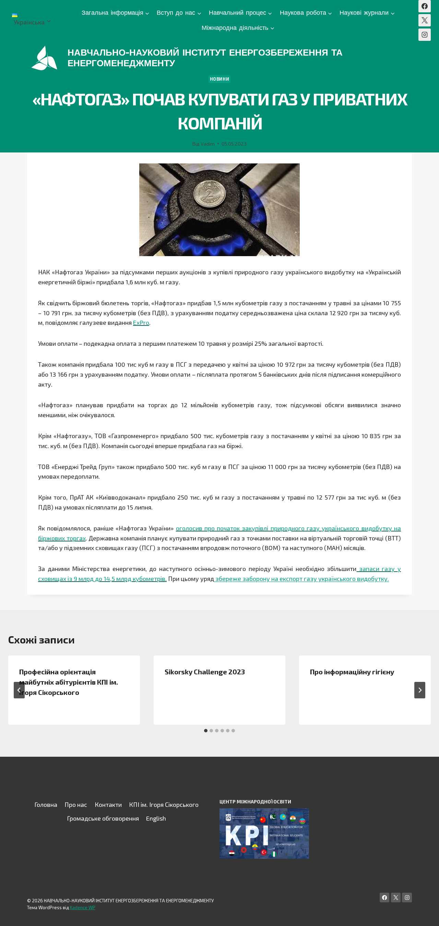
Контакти (108, 804)
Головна (45, 804)
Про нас (75, 804)
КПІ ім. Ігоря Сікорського (164, 804)
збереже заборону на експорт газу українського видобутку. (301, 578)
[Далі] (419, 690)
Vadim (208, 144)
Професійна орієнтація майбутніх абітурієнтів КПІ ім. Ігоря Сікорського (68, 681)
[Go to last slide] (19, 690)
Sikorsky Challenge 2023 (205, 671)
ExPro (141, 322)
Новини (219, 79)
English (156, 818)
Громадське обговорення (103, 818)
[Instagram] (424, 34)
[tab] (205, 730)
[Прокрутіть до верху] (423, 913)
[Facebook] (424, 6)
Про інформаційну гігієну (352, 671)
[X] (424, 20)
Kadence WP (82, 907)
